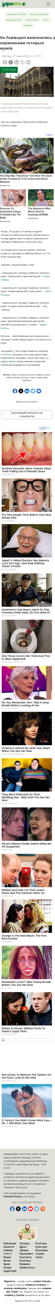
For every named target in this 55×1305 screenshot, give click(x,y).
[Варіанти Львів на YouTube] (30, 1208)
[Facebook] (5, 62)
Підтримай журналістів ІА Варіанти (27, 414)
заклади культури (21, 377)
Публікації (10, 1243)
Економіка (41, 1250)
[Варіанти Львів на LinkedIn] (24, 1208)
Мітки (7, 1260)
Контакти (25, 1257)
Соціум (39, 1253)
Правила (25, 1264)
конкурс (14, 374)
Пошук (8, 1267)
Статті (45, 19)
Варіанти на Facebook (26, 401)
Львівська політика (16, 14)
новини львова (36, 377)
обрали (12, 361)
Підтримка (26, 1253)
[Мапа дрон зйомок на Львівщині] (28, 1233)
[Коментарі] (28, 62)
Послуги (24, 1243)
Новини (27, 25)
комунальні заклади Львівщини (31, 374)
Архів (7, 1264)
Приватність (27, 1267)
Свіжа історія (32, 19)
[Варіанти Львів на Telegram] (36, 1208)
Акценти (9, 1246)
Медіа (7, 1257)
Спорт (39, 1257)
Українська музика (39, 14)
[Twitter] (11, 62)
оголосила (6, 354)
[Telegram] (22, 62)
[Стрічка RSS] (42, 1208)
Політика (9, 70)
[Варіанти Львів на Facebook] (12, 1208)
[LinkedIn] (16, 62)
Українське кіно (14, 19)
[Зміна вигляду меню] (48, 4)
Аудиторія (10, 1270)
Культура (41, 1246)
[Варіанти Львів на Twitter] (18, 1208)
